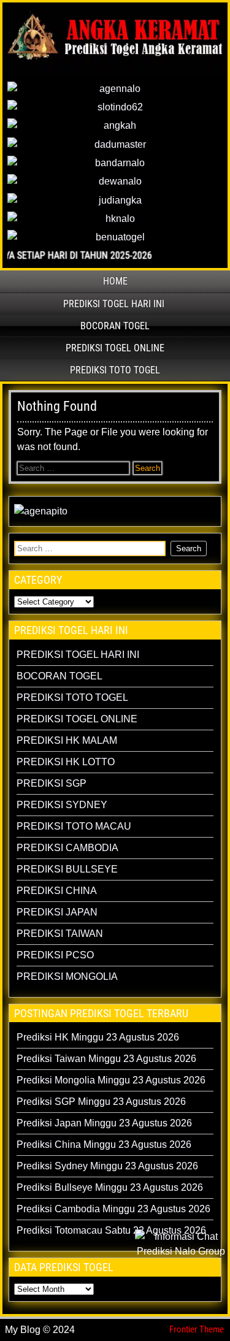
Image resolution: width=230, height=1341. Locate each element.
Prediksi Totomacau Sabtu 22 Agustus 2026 (111, 1230)
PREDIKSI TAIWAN (60, 933)
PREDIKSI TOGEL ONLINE (115, 348)
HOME (115, 281)
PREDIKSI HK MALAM (67, 740)
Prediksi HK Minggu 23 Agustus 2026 (98, 1037)
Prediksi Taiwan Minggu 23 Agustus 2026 (106, 1058)
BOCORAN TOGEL (115, 326)
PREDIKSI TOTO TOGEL (115, 370)
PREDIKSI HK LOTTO (66, 762)
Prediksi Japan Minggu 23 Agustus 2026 (104, 1123)
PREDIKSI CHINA (57, 890)
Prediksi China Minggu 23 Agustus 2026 (104, 1144)
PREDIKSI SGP (51, 783)
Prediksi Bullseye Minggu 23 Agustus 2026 (110, 1187)
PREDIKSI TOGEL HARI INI (113, 304)
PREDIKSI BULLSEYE (67, 869)
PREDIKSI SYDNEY (62, 805)
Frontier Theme (196, 1329)
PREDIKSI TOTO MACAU (74, 826)
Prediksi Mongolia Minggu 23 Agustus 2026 (111, 1080)
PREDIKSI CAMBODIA (67, 847)
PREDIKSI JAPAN (57, 912)
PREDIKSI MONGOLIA (67, 976)
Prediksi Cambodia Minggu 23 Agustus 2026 (113, 1209)
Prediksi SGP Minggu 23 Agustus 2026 (101, 1101)
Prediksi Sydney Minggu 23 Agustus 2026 (107, 1166)
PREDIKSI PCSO (55, 955)
